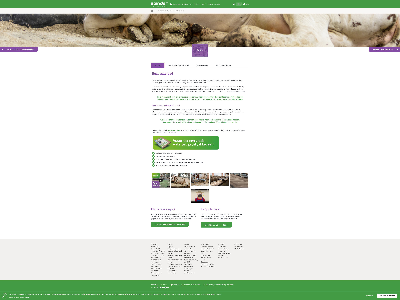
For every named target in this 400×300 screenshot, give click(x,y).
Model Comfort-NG (158, 251)
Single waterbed (173, 130)
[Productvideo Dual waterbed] (161, 180)
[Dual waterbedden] (200, 179)
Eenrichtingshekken (207, 264)
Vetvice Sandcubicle (158, 253)
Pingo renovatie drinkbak (189, 252)
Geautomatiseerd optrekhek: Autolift (207, 248)
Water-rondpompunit (189, 272)
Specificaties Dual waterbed (178, 65)
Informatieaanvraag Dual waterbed (170, 224)
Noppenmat (155, 275)
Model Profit (155, 249)
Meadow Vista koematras (382, 49)
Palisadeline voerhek (175, 264)
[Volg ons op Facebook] (159, 287)
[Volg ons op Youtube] (163, 287)
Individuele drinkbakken (188, 265)
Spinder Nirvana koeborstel (223, 250)
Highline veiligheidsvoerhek (174, 248)
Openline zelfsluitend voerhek (175, 261)
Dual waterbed (156, 273)
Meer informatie (202, 65)
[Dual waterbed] (239, 180)
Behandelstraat (223, 257)
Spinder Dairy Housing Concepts (159, 4)
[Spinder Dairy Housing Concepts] (152, 10)
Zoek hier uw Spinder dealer (216, 225)
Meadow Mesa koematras (156, 269)
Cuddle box (222, 247)
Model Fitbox (155, 247)
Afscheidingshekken (207, 266)
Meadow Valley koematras (156, 265)
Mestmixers (238, 247)
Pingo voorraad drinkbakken (189, 248)
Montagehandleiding (223, 65)
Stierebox (171, 268)
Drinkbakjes (188, 268)
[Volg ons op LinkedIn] (167, 287)
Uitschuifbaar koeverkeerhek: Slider (206, 257)
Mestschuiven (239, 249)
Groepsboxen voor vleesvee (224, 254)
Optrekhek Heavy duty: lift (207, 252)
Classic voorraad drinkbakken (190, 256)
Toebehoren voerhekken (172, 272)
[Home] (170, 4)
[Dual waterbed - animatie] (200, 196)
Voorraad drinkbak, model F (191, 261)
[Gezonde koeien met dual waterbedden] (180, 180)
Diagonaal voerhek (174, 266)
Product (158, 65)
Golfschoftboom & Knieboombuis (20, 49)
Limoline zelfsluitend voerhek (175, 252)
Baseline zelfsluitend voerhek (175, 256)
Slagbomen (205, 262)
